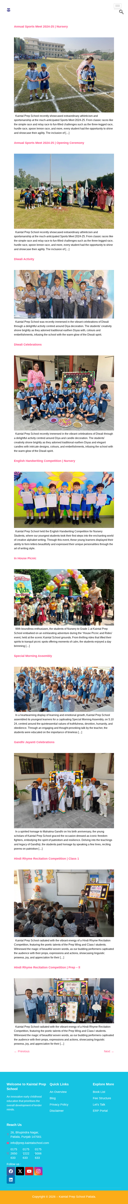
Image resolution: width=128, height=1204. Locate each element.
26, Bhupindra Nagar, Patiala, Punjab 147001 (26, 1134)
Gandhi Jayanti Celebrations (34, 742)
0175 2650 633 (13, 1153)
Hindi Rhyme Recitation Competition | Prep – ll (47, 967)
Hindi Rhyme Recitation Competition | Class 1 (46, 858)
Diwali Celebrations (28, 344)
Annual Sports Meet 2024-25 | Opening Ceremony (49, 142)
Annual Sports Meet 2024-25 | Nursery (41, 26)
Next (109, 1051)
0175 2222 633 (26, 1153)
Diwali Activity (24, 259)
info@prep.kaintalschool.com (29, 1143)
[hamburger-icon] (117, 5)
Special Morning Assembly (33, 656)
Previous (22, 1051)
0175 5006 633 (38, 1153)
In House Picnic (25, 558)
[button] (121, 12)
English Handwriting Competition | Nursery (44, 461)
